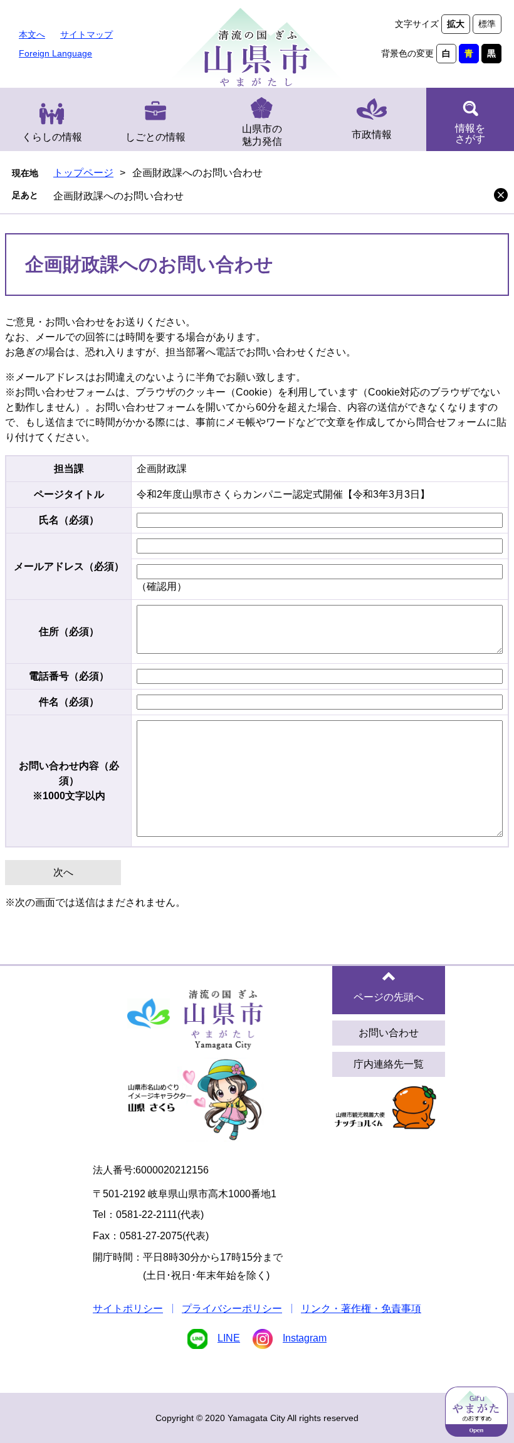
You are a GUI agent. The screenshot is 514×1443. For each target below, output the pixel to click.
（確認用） (162, 586)
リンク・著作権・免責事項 (361, 1308)
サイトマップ (86, 34)
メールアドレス (69, 566)
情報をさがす (470, 133)
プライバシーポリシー (232, 1308)
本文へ (32, 34)
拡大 (455, 24)
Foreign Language (55, 53)
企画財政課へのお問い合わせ (118, 196)
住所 (69, 631)
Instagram (305, 1338)
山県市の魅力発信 (262, 135)
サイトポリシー (128, 1308)
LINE (229, 1338)
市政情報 (372, 134)
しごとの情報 (155, 137)
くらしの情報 (52, 137)
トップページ (83, 172)
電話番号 (69, 676)
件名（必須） (69, 701)
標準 (487, 24)
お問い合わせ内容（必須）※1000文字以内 (69, 780)
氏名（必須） (69, 520)
